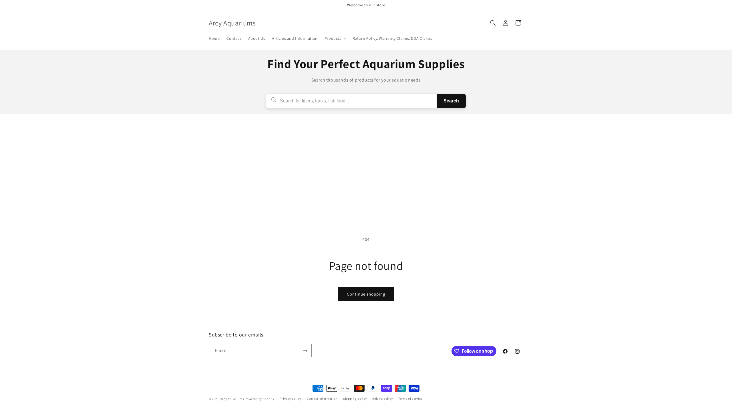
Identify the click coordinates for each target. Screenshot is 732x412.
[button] (335, 38)
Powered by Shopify (259, 399)
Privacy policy (290, 399)
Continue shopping (366, 294)
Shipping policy (355, 399)
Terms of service (410, 399)
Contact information (322, 399)
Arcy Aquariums (232, 399)
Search (451, 100)
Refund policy (382, 399)
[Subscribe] (305, 350)
